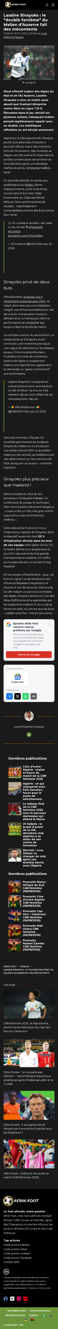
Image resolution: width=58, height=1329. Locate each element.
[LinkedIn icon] (29, 734)
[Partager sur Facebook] (9, 696)
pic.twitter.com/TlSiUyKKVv (25, 235)
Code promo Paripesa (17, 1257)
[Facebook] (6, 1299)
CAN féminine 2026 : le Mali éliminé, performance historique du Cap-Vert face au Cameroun (27, 1027)
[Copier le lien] (33, 696)
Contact (34, 1315)
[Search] (47, 5)
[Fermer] (49, 624)
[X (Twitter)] (12, 1299)
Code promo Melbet (17, 1244)
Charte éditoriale (40, 1311)
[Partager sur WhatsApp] (25, 696)
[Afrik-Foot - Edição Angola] (32, 1320)
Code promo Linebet (17, 1253)
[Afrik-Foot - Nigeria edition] (44, 1315)
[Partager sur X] (17, 696)
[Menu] (53, 4)
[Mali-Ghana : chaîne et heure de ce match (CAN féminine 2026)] (29, 1154)
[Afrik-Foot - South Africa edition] (51, 1315)
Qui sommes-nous (16, 1311)
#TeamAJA (36, 227)
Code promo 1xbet (15, 1249)
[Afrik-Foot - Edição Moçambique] (25, 1320)
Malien (29, 184)
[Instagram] (19, 1299)
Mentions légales (15, 1315)
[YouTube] (25, 1299)
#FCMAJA (14, 231)
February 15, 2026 (34, 411)
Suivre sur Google (29, 654)
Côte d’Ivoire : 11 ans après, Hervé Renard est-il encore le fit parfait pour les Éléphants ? (28, 1128)
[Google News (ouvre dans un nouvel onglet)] (17, 679)
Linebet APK (11, 1262)
